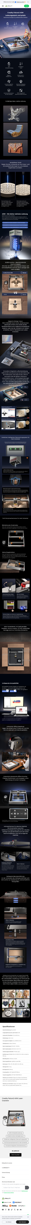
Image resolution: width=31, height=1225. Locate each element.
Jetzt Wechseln (22, 1222)
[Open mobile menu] (3, 6)
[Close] (28, 1217)
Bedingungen (25, 1191)
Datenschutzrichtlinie (9, 1192)
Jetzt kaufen (15, 1155)
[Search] (18, 6)
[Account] (22, 6)
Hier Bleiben (8, 1222)
